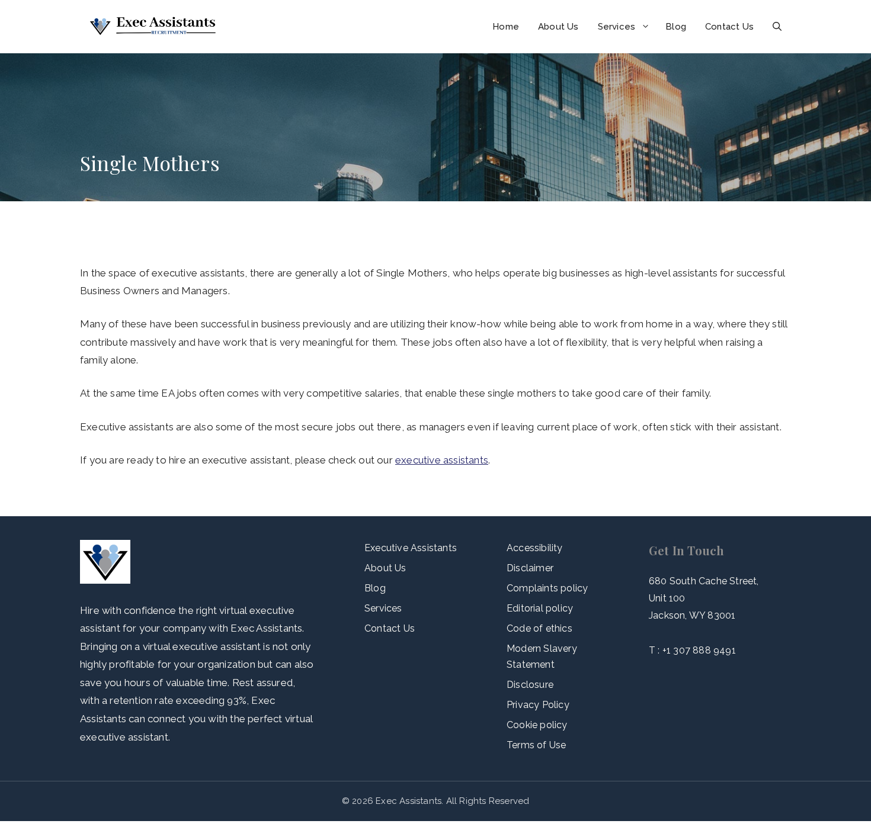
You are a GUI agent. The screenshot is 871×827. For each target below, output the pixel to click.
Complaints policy (547, 588)
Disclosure (530, 684)
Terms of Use (536, 745)
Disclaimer (530, 568)
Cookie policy (537, 725)
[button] (777, 26)
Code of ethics (539, 628)
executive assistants (441, 460)
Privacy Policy (538, 704)
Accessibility (535, 548)
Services (617, 26)
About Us (558, 26)
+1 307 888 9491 (699, 650)
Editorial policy (540, 608)
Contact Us (729, 26)
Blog (675, 26)
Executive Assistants (410, 548)
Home (505, 26)
